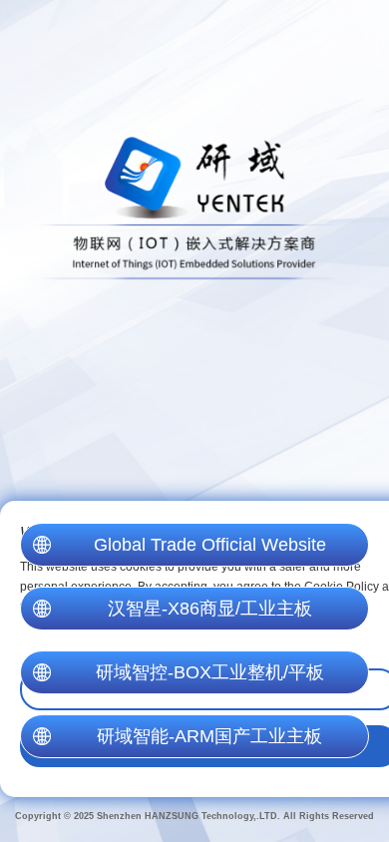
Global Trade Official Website (210, 545)
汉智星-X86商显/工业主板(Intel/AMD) (210, 615)
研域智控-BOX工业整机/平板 (210, 672)
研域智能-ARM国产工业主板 (209, 736)
